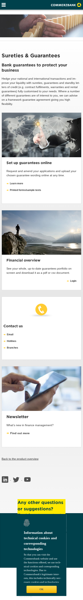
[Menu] (3, 5)
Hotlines (11, 341)
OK (41, 589)
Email (10, 334)
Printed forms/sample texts (25, 190)
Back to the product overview (20, 458)
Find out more (20, 433)
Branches (12, 347)
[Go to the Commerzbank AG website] (66, 4)
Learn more (16, 183)
